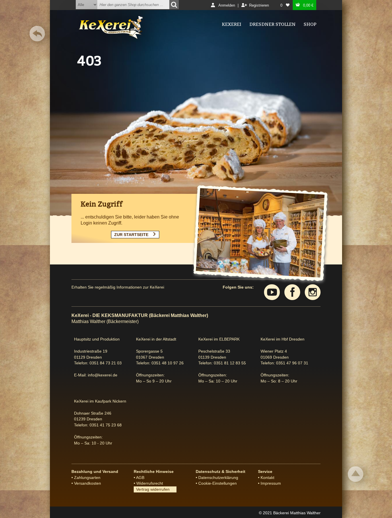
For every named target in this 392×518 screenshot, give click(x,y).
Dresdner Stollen (272, 24)
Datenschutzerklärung (218, 477)
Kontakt (267, 477)
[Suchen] (174, 4)
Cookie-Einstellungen (217, 483)
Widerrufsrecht (149, 483)
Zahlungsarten (87, 477)
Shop (310, 24)
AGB (140, 477)
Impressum (271, 483)
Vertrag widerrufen (152, 489)
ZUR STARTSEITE (131, 234)
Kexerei (231, 24)
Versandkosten (87, 483)
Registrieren (259, 5)
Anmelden (226, 5)
